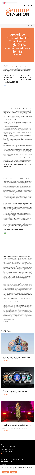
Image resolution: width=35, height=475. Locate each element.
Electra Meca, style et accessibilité (14, 391)
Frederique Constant (12, 66)
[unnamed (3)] (17, 172)
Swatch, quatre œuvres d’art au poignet (16, 357)
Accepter (5, 472)
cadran (7, 202)
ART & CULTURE (15, 428)
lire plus (5, 360)
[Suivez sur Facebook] (24, 5)
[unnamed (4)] (7, 172)
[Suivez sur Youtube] (31, 5)
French (7, 3)
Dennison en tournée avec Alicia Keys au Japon (16, 426)
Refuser (13, 472)
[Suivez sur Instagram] (28, 5)
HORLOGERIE (17, 54)
